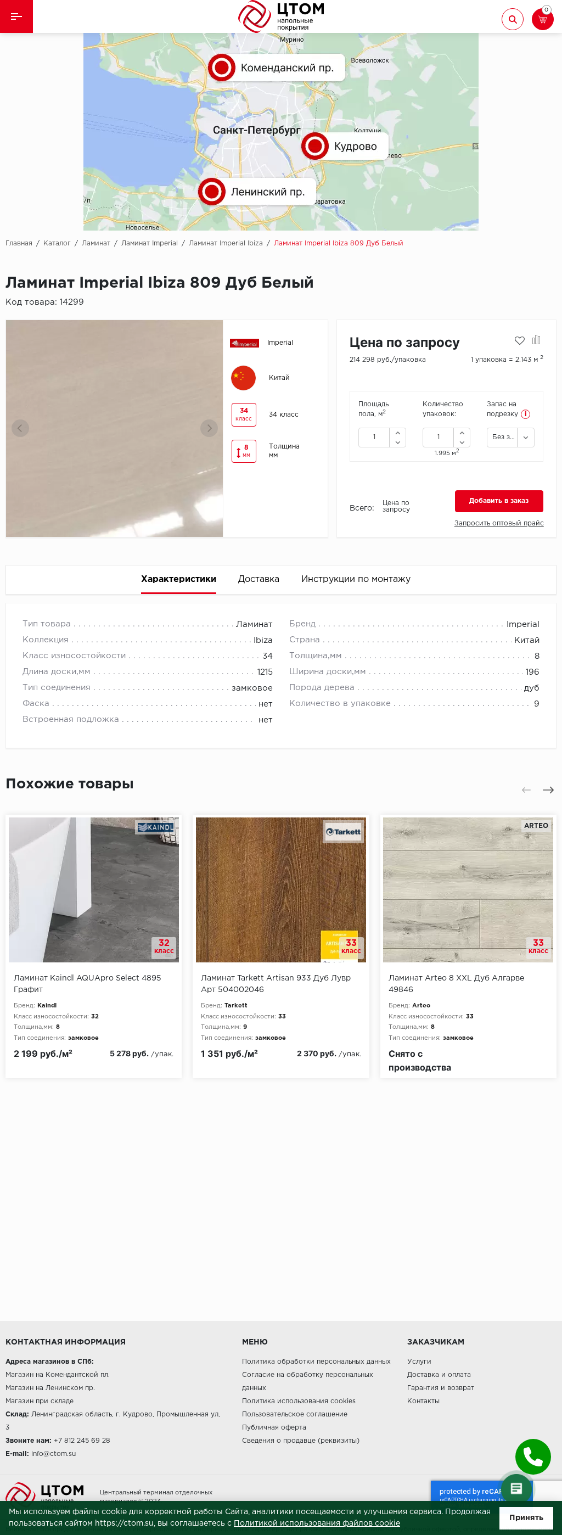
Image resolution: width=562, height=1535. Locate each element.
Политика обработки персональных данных (316, 1362)
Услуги (419, 1362)
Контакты (423, 1401)
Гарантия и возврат (440, 1388)
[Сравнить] (536, 341)
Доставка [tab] (258, 579)
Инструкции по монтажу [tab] (356, 579)
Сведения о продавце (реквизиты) (300, 1441)
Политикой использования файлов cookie (317, 1523)
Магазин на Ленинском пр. (50, 1388)
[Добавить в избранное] (519, 341)
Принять (526, 1518)
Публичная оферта (274, 1428)
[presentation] (20, 428)
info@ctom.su (53, 1454)
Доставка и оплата (439, 1375)
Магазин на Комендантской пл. (57, 1375)
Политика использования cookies (299, 1401)
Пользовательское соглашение (294, 1414)
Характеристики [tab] (178, 579)
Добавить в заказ (499, 501)
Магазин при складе (39, 1401)
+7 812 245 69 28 (82, 1441)
